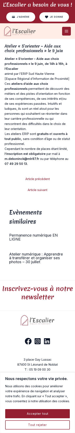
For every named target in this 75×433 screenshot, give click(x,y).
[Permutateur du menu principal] (66, 31)
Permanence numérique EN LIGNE (33, 237)
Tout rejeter (37, 425)
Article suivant (37, 190)
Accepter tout (37, 413)
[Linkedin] (47, 341)
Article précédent (37, 179)
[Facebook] (28, 341)
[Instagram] (37, 341)
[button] (20, 17)
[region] (37, 403)
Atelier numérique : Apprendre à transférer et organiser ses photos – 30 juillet (36, 258)
